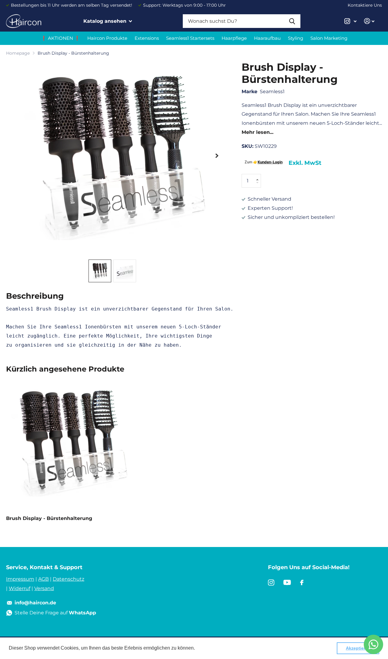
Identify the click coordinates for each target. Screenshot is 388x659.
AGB (43, 579)
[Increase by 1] (258, 176)
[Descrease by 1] (258, 186)
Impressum (20, 579)
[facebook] (301, 582)
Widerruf (19, 588)
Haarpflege (234, 38)
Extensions (147, 38)
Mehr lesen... (257, 132)
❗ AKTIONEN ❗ (60, 38)
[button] (217, 155)
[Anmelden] (369, 21)
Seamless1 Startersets (190, 38)
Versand (44, 588)
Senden (292, 21)
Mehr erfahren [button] (212, 648)
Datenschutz (68, 579)
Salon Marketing (328, 38)
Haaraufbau (267, 38)
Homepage (18, 53)
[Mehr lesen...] (350, 21)
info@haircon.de (35, 603)
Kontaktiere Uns (365, 5)
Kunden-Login (270, 162)
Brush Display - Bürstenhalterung (49, 518)
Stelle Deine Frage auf (55, 613)
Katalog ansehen (105, 21)
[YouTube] (287, 582)
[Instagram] (271, 582)
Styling (295, 38)
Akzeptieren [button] (358, 648)
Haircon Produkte (107, 38)
